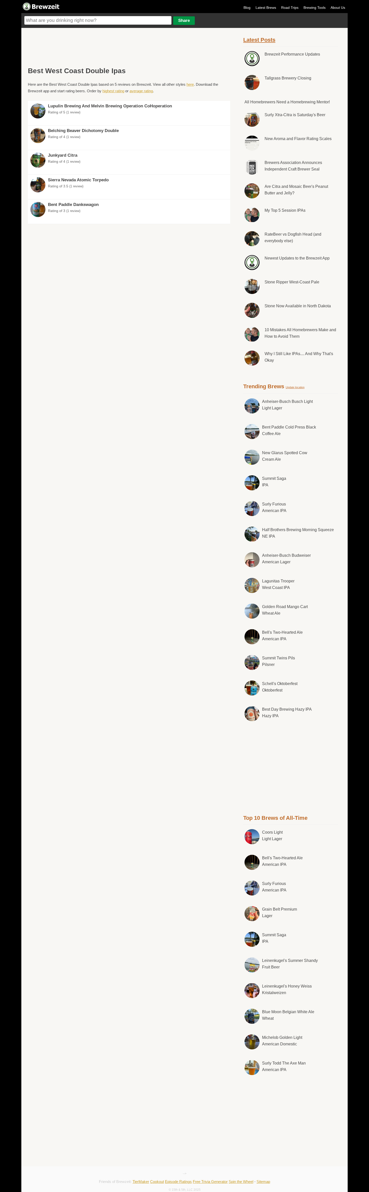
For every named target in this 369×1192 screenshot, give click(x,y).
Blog (247, 8)
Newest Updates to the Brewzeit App (297, 258)
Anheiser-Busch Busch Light (287, 404)
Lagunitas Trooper (278, 584)
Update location (295, 387)
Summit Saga (274, 481)
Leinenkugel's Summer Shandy (290, 963)
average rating (141, 91)
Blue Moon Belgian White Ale (288, 1015)
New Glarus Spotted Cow (284, 456)
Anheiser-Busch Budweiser (286, 558)
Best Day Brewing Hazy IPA (287, 712)
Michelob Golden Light (282, 1040)
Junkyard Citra (62, 155)
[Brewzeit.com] (41, 9)
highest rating (113, 91)
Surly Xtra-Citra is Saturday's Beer (295, 115)
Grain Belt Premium (279, 912)
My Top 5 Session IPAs (285, 210)
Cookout (157, 1181)
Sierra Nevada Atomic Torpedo (78, 180)
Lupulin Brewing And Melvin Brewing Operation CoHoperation (110, 106)
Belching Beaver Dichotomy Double (83, 130)
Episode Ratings (178, 1181)
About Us (338, 8)
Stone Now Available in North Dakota (298, 306)
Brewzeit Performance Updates (292, 54)
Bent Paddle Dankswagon (73, 204)
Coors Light (272, 835)
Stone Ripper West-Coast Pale (292, 282)
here (190, 84)
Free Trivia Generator (210, 1181)
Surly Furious (274, 507)
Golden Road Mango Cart (285, 610)
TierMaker (141, 1181)
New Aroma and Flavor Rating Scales (298, 139)
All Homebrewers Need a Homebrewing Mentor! (287, 102)
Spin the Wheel (241, 1181)
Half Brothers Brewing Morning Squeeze (298, 533)
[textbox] (97, 20)
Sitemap (263, 1181)
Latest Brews (266, 8)
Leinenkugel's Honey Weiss (287, 989)
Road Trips (289, 8)
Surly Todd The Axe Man (284, 1066)
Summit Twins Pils (278, 661)
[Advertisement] (129, 46)
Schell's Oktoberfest (279, 687)
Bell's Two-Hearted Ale (282, 635)
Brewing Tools (314, 8)
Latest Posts (259, 40)
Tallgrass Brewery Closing (288, 78)
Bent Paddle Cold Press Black (289, 430)
